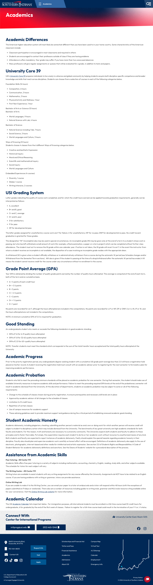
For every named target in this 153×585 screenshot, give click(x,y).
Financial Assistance (69, 551)
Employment (95, 560)
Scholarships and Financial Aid (73, 541)
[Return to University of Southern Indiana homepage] (74, 577)
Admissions (66, 560)
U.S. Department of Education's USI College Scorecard (15, 576)
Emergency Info (97, 564)
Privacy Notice (138, 577)
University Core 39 (17, 76)
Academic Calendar (21, 504)
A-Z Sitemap (95, 551)
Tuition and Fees (68, 546)
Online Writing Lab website (43, 492)
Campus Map (95, 541)
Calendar (94, 555)
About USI (65, 564)
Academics (66, 555)
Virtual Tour (95, 546)
